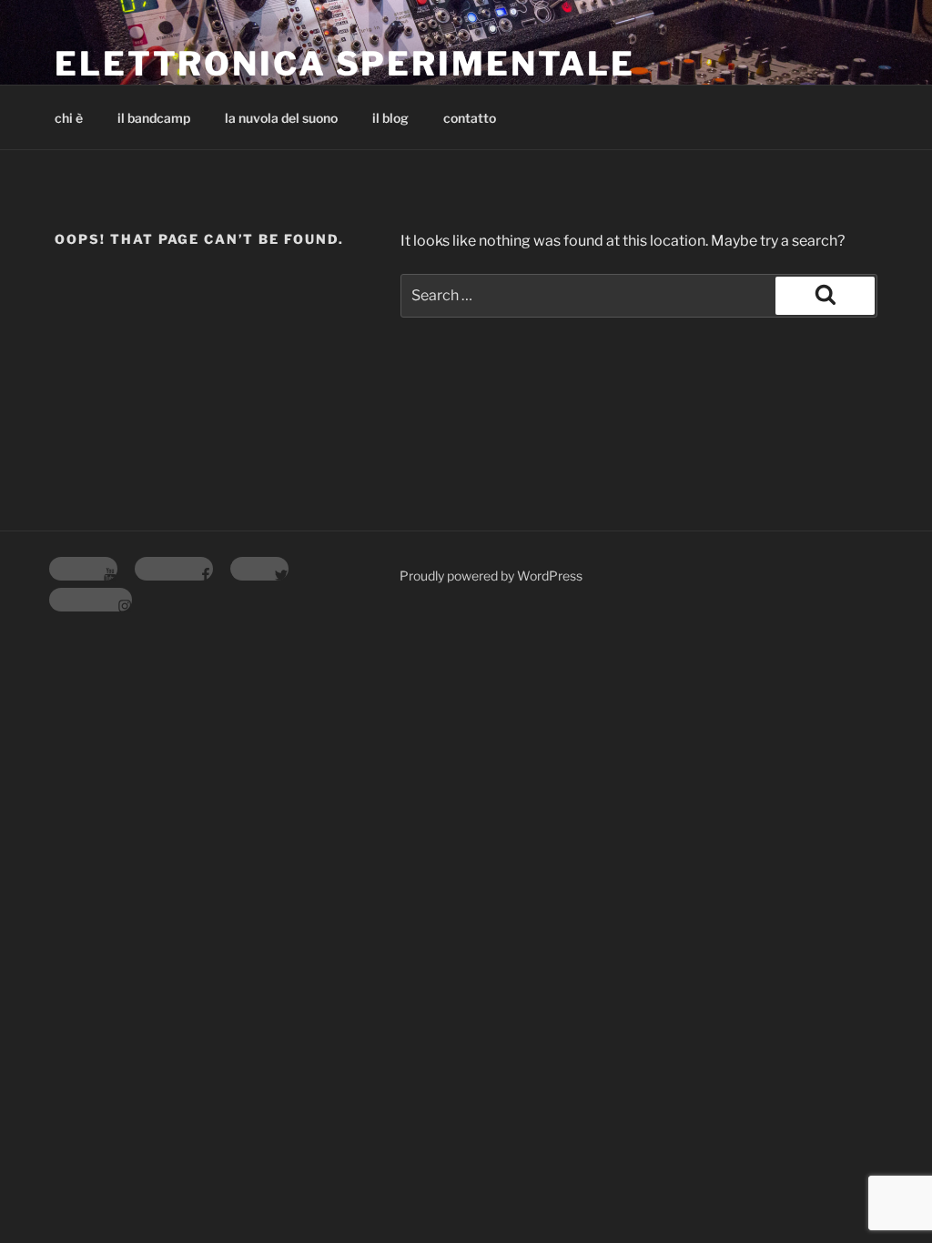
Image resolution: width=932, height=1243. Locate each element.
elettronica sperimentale (345, 64)
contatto (469, 118)
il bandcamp (153, 118)
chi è (69, 118)
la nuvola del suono (281, 118)
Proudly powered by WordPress (491, 575)
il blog (390, 118)
